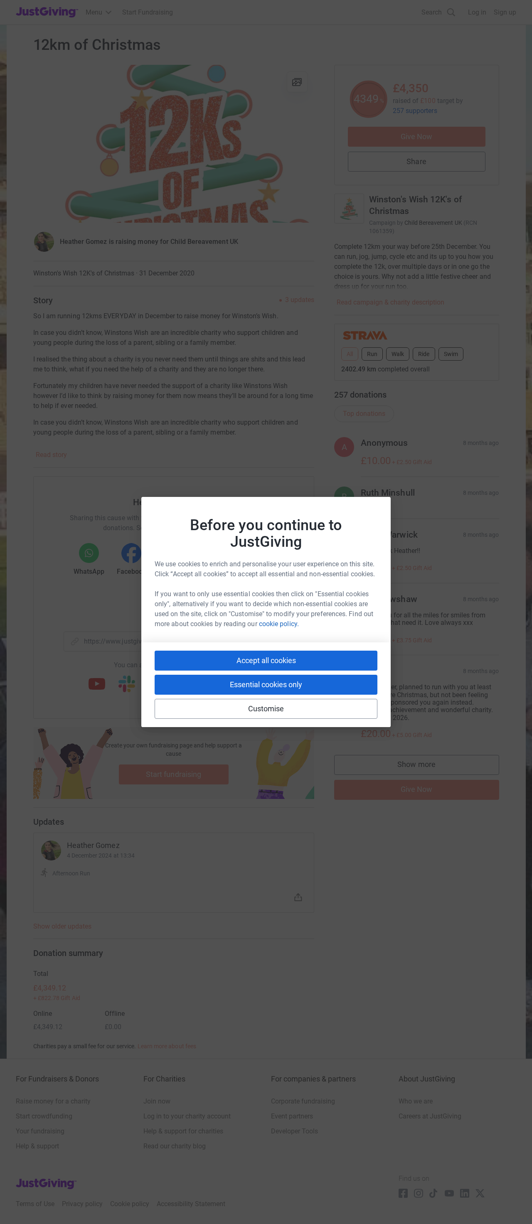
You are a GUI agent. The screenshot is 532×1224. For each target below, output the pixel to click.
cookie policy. (279, 624)
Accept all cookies (266, 660)
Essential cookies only (266, 684)
